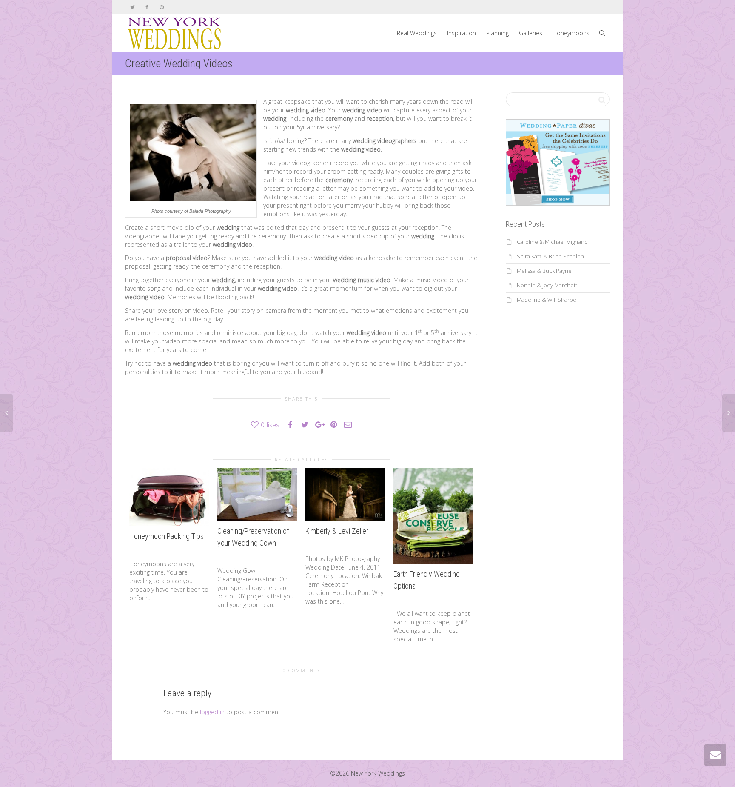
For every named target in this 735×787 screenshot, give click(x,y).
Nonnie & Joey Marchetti (547, 285)
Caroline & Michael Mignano (552, 242)
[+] (169, 497)
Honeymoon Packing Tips (166, 536)
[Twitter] (132, 7)
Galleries (530, 33)
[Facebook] (147, 7)
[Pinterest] (161, 7)
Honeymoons (571, 33)
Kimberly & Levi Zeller (336, 531)
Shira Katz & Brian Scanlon (550, 256)
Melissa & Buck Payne (544, 271)
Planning (497, 33)
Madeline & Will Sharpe (546, 299)
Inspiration (461, 33)
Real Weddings (417, 33)
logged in (212, 712)
